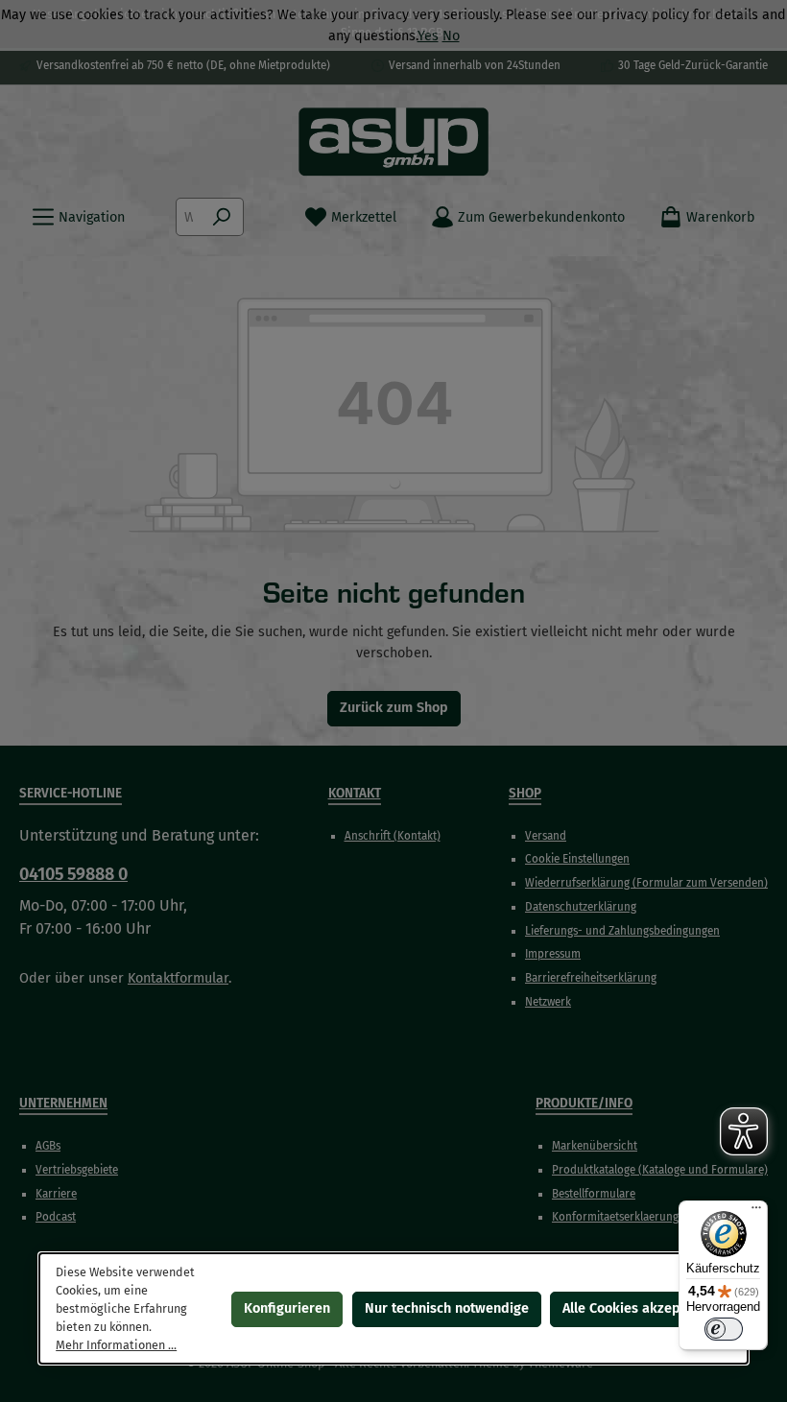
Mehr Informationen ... (116, 1344)
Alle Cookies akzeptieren (640, 1307)
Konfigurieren (287, 1307)
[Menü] (756, 1212)
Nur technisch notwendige (447, 1307)
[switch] (723, 1329)
